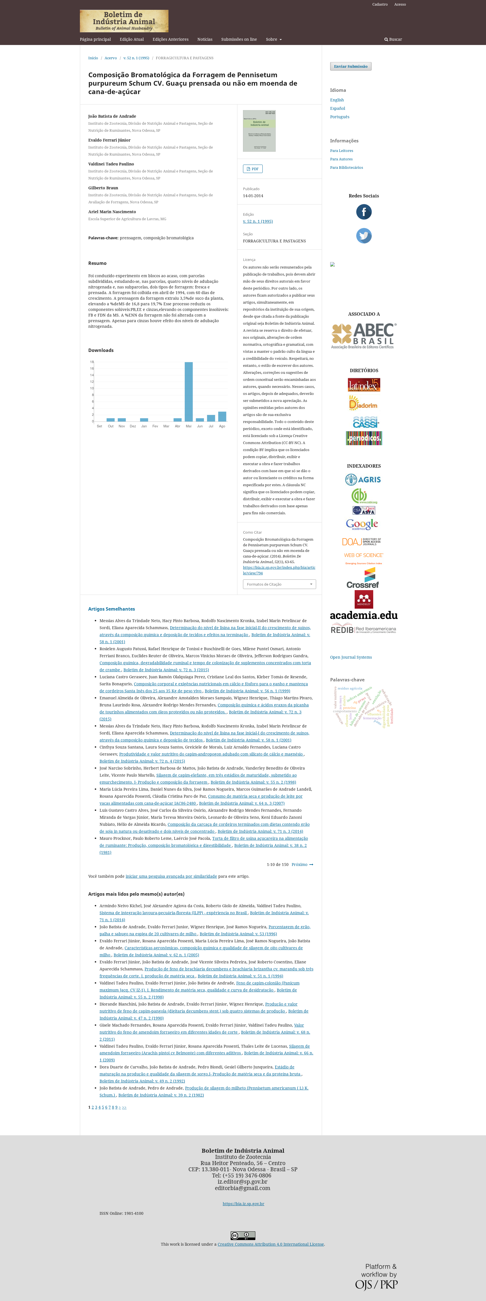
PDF (255, 168)
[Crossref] (364, 586)
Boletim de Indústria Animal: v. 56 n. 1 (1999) (247, 690)
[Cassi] (364, 427)
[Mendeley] (364, 607)
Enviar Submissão (351, 66)
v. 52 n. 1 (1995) (136, 57)
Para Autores (341, 159)
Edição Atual (132, 39)
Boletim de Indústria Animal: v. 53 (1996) (238, 933)
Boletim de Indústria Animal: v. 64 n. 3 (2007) (242, 803)
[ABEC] (364, 348)
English (337, 100)
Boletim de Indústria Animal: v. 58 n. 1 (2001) (248, 740)
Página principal (95, 39)
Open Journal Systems (351, 657)
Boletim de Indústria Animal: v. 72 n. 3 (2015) (166, 669)
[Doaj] (363, 546)
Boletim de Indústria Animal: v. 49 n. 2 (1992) (142, 1081)
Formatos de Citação (264, 584)
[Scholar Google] (364, 530)
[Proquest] (364, 513)
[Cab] (363, 502)
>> (124, 1107)
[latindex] (364, 390)
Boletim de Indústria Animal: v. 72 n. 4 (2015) (142, 761)
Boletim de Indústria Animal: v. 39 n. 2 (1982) (161, 1095)
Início (93, 57)
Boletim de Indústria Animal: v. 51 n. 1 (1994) (240, 976)
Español (337, 108)
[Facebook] (364, 211)
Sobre (272, 39)
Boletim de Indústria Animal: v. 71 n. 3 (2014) (260, 831)
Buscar (395, 39)
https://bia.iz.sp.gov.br (243, 1203)
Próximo (299, 864)
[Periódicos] (364, 443)
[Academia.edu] (364, 617)
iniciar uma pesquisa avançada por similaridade (171, 876)
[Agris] (364, 484)
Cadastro (380, 4)
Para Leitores (341, 150)
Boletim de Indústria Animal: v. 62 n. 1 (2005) (156, 954)
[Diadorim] (364, 409)
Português (339, 116)
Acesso (400, 4)
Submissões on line (239, 39)
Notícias (204, 39)
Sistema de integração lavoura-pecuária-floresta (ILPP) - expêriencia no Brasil (174, 912)
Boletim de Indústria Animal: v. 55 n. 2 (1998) (253, 782)
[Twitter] (364, 235)
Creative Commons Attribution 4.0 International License (271, 1244)
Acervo (111, 57)
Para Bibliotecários (346, 167)
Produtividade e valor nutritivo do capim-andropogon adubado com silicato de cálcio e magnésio (211, 754)
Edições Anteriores (170, 39)
